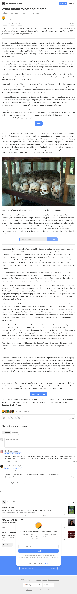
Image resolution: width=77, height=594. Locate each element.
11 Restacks (25, 411)
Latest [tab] (9, 502)
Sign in (71, 3)
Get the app (48, 585)
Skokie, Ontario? (8, 508)
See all (5, 545)
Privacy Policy (54, 557)
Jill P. (6, 451)
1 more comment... (6, 492)
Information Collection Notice (38, 557)
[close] (57, 523)
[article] (38, 511)
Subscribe (63, 3)
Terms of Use (48, 555)
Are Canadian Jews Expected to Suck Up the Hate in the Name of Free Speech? (28, 510)
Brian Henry (8, 466)
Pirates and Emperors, (47, 84)
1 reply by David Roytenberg (16, 483)
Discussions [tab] (17, 502)
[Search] (73, 502)
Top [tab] (4, 502)
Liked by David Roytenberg (14, 453)
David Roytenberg (12, 17)
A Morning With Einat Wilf (13, 520)
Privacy (39, 580)
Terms (45, 580)
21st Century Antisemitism (55, 45)
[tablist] (10, 433)
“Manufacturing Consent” (57, 333)
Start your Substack (33, 585)
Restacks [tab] (15, 433)
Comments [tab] (6, 433)
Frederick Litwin (15, 512)
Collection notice (53, 580)
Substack (29, 590)
